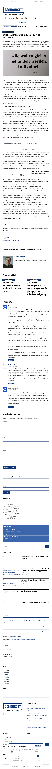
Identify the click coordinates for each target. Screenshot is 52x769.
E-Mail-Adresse (6, 444)
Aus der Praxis (6, 649)
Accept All (37, 766)
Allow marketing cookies (17, 760)
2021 (6, 679)
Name (4, 437)
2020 (6, 681)
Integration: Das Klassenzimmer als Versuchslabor (35, 602)
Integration (14, 240)
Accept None (15, 766)
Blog (4, 32)
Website (4, 450)
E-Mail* (4, 486)
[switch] (38, 756)
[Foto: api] (26, 63)
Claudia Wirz (6, 291)
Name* (4, 481)
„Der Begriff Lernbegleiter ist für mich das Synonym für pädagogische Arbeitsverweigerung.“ (37, 288)
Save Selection (26, 766)
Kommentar (5, 421)
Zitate (4, 661)
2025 (6, 672)
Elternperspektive (7, 656)
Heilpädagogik (8, 240)
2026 (6, 670)
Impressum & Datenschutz (37, 1)
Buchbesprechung (6, 654)
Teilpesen (19, 240)
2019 (6, 683)
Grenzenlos (5, 658)
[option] (33, 26)
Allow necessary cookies (17, 756)
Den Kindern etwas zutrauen (27, 26)
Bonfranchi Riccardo (13, 365)
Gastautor (31, 297)
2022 (6, 677)
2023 (6, 676)
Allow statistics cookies (17, 758)
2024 (6, 674)
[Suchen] (47, 546)
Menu (47, 11)
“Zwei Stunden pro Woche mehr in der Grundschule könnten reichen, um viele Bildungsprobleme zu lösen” (35, 570)
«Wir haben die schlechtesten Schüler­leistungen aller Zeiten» (23, 639)
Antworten (11, 360)
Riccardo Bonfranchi (8, 37)
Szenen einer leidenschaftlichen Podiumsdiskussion (12, 285)
